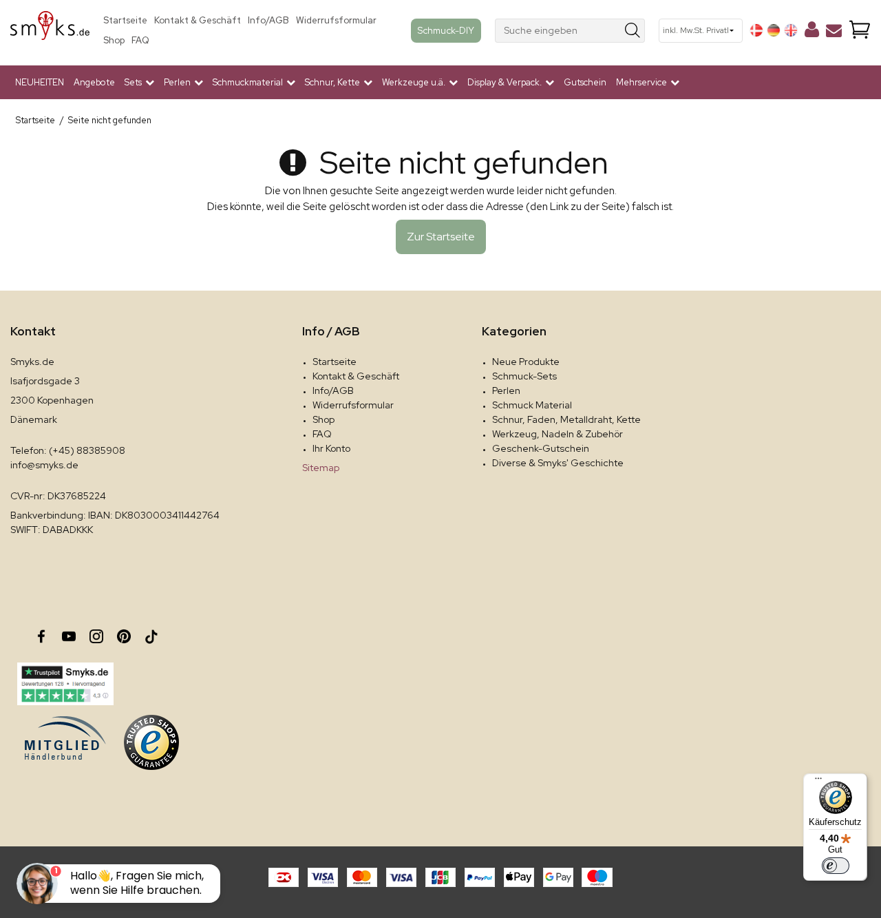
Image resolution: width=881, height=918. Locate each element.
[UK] (791, 30)
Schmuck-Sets (524, 376)
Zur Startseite (441, 236)
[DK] (756, 30)
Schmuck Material (532, 405)
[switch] (835, 865)
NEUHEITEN (39, 82)
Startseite (125, 20)
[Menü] (818, 781)
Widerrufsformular (336, 20)
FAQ (140, 40)
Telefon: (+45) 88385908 (67, 450)
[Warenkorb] (860, 30)
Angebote (94, 82)
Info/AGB (268, 20)
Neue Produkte (526, 361)
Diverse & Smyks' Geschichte (558, 463)
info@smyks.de (44, 465)
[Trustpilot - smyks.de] (65, 684)
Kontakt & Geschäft (197, 20)
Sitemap (320, 467)
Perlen (506, 390)
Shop (114, 40)
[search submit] (633, 31)
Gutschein (585, 82)
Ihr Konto (331, 448)
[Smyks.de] (49, 30)
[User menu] (812, 32)
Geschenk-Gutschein (540, 448)
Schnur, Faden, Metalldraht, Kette (566, 419)
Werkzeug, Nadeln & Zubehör (557, 434)
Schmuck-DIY (446, 30)
